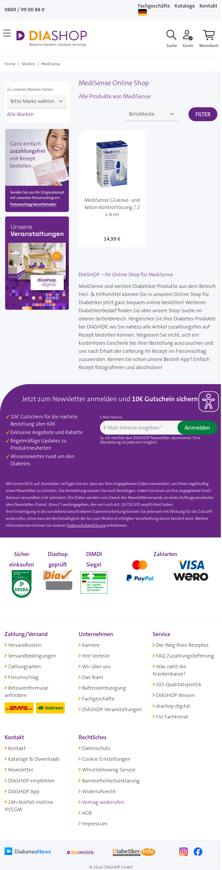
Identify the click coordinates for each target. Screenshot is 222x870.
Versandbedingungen (32, 655)
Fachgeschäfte (154, 5)
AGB (87, 812)
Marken (28, 63)
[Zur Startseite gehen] (51, 38)
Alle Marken (20, 114)
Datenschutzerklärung (86, 525)
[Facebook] (198, 851)
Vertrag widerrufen (103, 802)
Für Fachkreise (172, 716)
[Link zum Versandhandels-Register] (93, 582)
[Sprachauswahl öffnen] (142, 12)
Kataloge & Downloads (34, 758)
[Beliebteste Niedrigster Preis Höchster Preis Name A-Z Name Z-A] (151, 114)
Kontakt (17, 748)
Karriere (90, 645)
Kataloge (185, 5)
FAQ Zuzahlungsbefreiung (185, 655)
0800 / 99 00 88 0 (25, 9)
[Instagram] (184, 851)
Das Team (92, 677)
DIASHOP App (23, 791)
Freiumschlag (23, 677)
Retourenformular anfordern (26, 691)
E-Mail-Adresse (111, 417)
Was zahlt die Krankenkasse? (169, 670)
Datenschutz (96, 748)
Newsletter (20, 769)
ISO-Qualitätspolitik (178, 684)
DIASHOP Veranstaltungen (112, 709)
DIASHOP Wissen (175, 695)
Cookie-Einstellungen (106, 758)
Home (10, 63)
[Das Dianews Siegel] (58, 579)
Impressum (95, 823)
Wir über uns (96, 666)
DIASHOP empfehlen (31, 780)
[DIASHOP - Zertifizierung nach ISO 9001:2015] (21, 579)
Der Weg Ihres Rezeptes (182, 645)
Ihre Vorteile (96, 655)
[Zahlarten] (165, 579)
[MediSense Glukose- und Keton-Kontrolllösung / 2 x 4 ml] (112, 188)
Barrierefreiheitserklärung (111, 780)
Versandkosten (24, 645)
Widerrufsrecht (99, 791)
